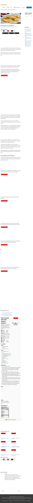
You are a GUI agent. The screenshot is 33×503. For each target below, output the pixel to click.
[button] (29, 7)
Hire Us (7, 500)
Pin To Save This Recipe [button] (11, 419)
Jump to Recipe (5, 33)
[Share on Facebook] (0, 251)
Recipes (8, 7)
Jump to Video (12, 33)
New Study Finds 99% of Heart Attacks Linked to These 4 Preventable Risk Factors (28, 41)
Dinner (6, 26)
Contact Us (11, 500)
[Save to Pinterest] (0, 254)
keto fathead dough (7, 72)
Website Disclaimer (16, 500)
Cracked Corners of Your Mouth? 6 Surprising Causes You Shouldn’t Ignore (28, 45)
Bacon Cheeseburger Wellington (7, 315)
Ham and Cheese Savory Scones (7, 312)
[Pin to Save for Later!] (4, 75)
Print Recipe (17, 33)
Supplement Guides (17, 7)
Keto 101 (3, 7)
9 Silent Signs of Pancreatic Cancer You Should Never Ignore (28, 38)
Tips (11, 7)
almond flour (6, 348)
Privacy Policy (28, 500)
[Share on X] (0, 252)
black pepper (6, 358)
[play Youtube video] (11, 393)
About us (23, 7)
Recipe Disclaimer (22, 500)
